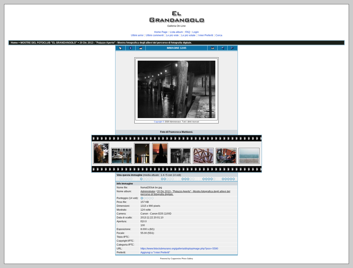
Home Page (161, 32)
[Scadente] (126, 179)
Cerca (219, 35)
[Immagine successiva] (232, 48)
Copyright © (159, 122)
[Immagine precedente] (222, 48)
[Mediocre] (146, 179)
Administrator (148, 191)
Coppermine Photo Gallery (182, 259)
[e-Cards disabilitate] (212, 48)
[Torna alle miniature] (120, 48)
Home (14, 42)
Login (195, 32)
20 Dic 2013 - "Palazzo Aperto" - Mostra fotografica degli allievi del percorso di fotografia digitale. (136, 42)
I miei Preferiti (205, 35)
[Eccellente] (209, 179)
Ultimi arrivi (137, 35)
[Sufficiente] (167, 179)
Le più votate (188, 35)
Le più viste (172, 35)
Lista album (176, 32)
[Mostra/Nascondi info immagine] (130, 48)
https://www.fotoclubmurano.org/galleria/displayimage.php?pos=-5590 (179, 248)
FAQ (187, 32)
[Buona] (188, 179)
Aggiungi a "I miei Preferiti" (155, 252)
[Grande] (228, 179)
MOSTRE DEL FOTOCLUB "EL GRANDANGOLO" (48, 42)
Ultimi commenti (155, 35)
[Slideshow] (140, 48)
